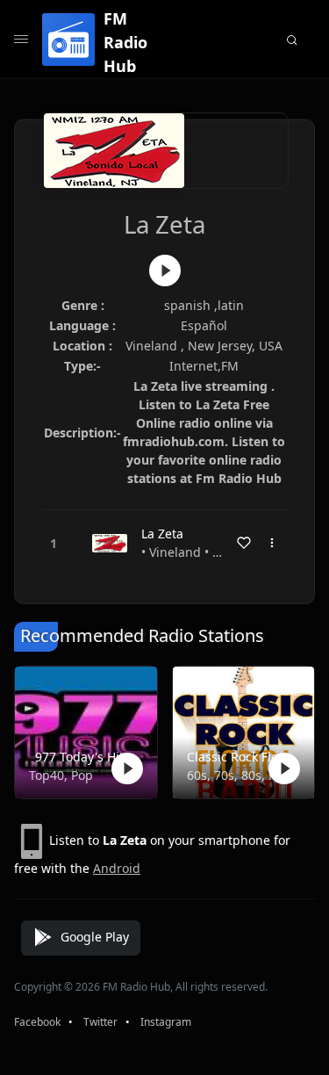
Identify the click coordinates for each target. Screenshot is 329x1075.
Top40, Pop (61, 775)
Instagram (165, 1021)
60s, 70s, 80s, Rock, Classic (240, 775)
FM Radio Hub (125, 42)
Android (116, 868)
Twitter (100, 1021)
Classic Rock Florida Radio (240, 756)
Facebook (37, 1021)
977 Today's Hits (82, 756)
